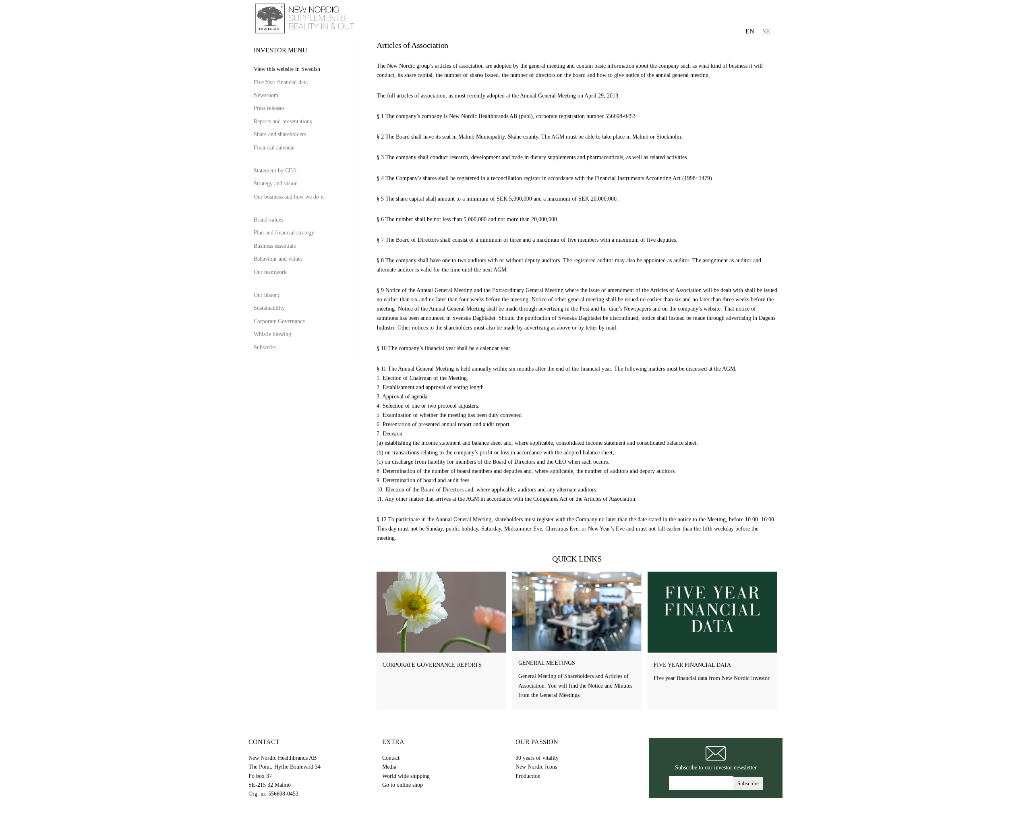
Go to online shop (402, 785)
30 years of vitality (537, 758)
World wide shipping (406, 776)
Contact (391, 758)
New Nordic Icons (536, 767)
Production (528, 776)
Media (389, 767)
